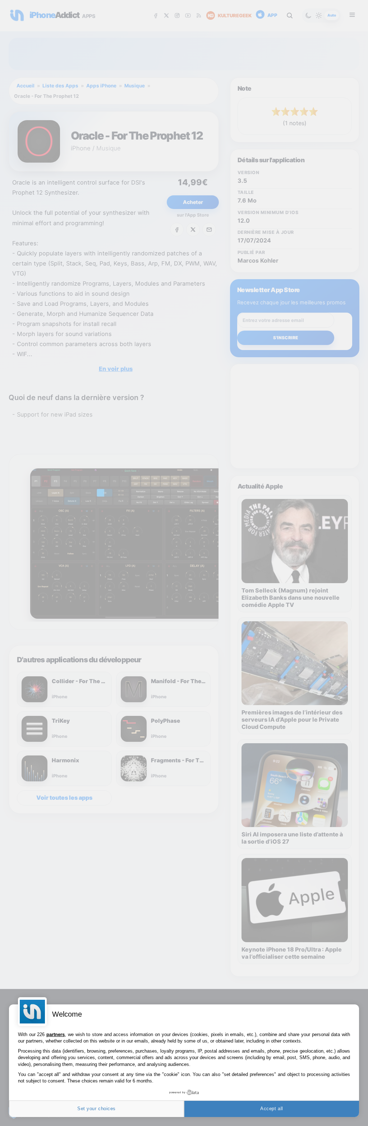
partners (55, 1034)
